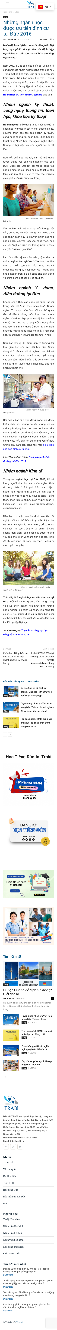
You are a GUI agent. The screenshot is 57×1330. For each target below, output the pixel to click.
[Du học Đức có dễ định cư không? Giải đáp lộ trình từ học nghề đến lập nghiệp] (11, 691)
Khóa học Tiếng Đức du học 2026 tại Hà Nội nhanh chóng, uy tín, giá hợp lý (15, 658)
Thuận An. (20, 1322)
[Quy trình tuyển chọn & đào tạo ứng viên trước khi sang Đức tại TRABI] (11, 1065)
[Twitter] (20, 1146)
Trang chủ (7, 12)
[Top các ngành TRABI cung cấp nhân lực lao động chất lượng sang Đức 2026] (11, 722)
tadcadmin (12, 39)
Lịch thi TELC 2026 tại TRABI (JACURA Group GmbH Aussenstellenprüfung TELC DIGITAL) (42, 660)
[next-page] (10, 734)
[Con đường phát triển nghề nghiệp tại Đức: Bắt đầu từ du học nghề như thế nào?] (11, 1050)
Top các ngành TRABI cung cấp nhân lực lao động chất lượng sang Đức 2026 (36, 723)
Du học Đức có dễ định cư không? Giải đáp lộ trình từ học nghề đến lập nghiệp (36, 692)
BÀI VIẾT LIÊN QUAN (13, 681)
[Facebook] (6, 1146)
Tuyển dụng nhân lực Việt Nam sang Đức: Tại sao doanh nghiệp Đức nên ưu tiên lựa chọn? (37, 707)
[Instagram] (13, 1146)
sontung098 (8, 998)
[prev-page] (5, 734)
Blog (17, 12)
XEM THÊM (33, 681)
